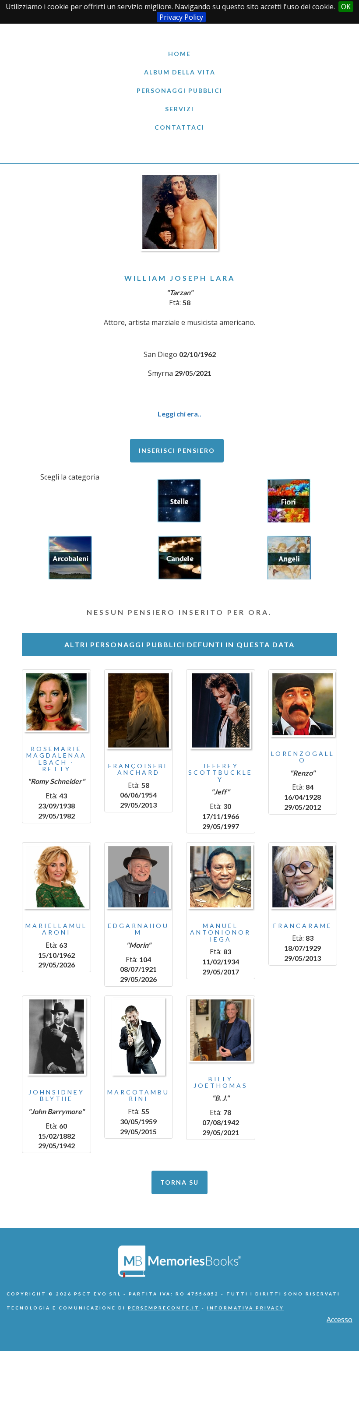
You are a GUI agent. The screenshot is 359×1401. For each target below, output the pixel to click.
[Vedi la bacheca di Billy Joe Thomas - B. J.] (220, 1030)
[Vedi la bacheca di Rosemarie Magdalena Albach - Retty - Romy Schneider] (56, 701)
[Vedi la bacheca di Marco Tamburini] (138, 1037)
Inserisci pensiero (177, 450)
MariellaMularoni (56, 929)
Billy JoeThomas (221, 1082)
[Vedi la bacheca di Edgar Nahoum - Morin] (138, 876)
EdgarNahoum (138, 929)
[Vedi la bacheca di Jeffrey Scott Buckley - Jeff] (220, 710)
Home (179, 53)
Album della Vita (179, 72)
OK (346, 6)
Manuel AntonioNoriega (220, 932)
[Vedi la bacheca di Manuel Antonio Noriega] (220, 876)
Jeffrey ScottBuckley (220, 772)
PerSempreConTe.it (164, 1307)
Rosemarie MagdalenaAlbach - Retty (56, 759)
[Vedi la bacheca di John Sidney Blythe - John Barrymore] (56, 1037)
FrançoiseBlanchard (138, 769)
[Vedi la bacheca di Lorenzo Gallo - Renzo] (303, 704)
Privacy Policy (181, 17)
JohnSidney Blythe (56, 1095)
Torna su (179, 1182)
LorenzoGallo (302, 757)
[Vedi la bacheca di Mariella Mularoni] (56, 876)
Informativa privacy (245, 1307)
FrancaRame (302, 925)
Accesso (339, 1319)
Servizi (179, 109)
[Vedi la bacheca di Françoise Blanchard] (138, 710)
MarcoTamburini (138, 1095)
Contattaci (179, 127)
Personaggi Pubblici (179, 90)
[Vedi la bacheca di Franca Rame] (303, 876)
